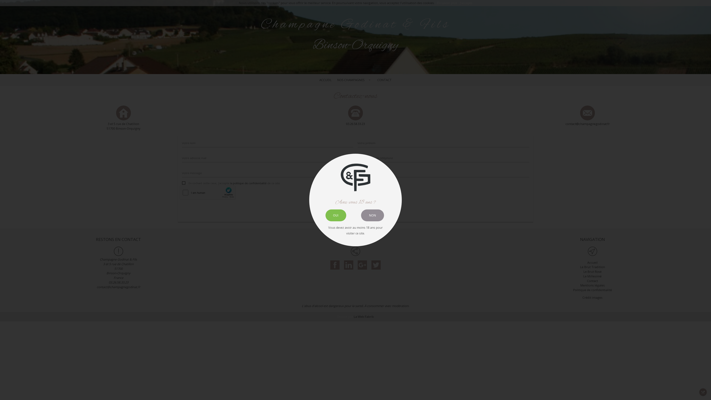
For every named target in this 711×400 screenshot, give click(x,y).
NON (372, 215)
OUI (335, 215)
